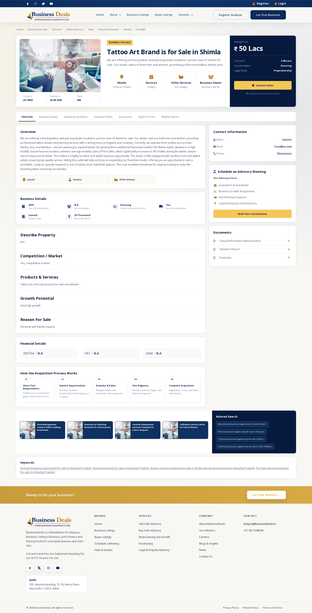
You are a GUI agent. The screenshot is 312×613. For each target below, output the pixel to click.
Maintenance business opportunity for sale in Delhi (242, 424)
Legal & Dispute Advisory (154, 550)
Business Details (48, 116)
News (202, 550)
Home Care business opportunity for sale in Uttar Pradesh (245, 446)
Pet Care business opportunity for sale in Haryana (241, 431)
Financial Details (103, 116)
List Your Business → (266, 495)
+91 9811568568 (253, 530)
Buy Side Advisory (150, 530)
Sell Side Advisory (150, 524)
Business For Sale (38, 29)
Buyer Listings (164, 15)
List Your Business (268, 15)
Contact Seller (265, 85)
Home (100, 15)
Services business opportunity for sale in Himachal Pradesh (55, 468)
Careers (204, 537)
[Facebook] (27, 3)
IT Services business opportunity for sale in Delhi (240, 439)
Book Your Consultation (252, 213)
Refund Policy (251, 607)
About (114, 15)
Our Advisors (207, 530)
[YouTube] (51, 3)
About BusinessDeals (212, 524)
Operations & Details (75, 116)
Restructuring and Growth (154, 537)
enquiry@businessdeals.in (259, 524)
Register (263, 3)
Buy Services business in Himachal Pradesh (229, 468)
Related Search (170, 116)
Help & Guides (103, 550)
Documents (125, 116)
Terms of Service (272, 607)
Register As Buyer (230, 15)
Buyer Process (147, 116)
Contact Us (205, 556)
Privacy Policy (231, 607)
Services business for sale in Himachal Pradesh (121, 468)
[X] (39, 567)
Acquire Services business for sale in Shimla (176, 468)
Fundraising (146, 543)
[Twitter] (43, 3)
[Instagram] (35, 3)
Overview (27, 116)
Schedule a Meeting (106, 543)
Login (282, 3)
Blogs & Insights (208, 543)
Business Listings (138, 15)
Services (184, 15)
